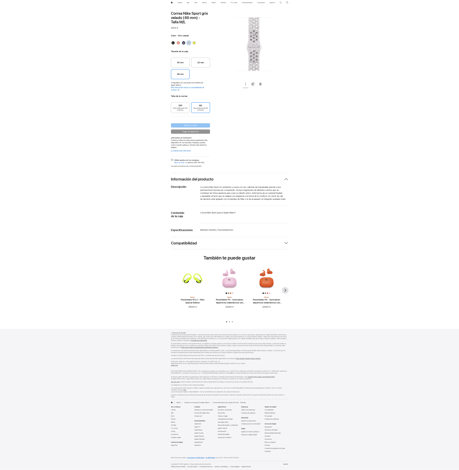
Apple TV (197, 427)
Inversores (268, 439)
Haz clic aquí (175, 382)
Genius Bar (221, 413)
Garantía (267, 436)
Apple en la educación (248, 421)
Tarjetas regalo (176, 437)
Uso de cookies (192, 466)
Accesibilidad (269, 410)
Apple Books (198, 442)
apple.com (174, 365)
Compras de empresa (248, 413)
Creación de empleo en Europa (275, 448)
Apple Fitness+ (199, 436)
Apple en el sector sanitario (250, 432)
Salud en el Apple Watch (249, 435)
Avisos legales (235, 466)
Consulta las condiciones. (198, 340)
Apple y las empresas (248, 410)
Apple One (197, 424)
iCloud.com (198, 416)
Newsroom (268, 427)
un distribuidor (210, 458)
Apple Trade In (222, 428)
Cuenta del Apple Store (202, 413)
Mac (172, 413)
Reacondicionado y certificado (228, 425)
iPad (172, 416)
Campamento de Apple (225, 419)
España (285, 464)
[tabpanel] (254, 45)
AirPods (173, 425)
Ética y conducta (270, 442)
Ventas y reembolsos (221, 466)
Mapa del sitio (246, 466)
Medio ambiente (270, 413)
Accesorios (174, 434)
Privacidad (268, 416)
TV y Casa (174, 428)
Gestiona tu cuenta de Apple (203, 410)
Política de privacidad (178, 466)
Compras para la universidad (250, 424)
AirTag (173, 431)
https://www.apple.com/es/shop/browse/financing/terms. (199, 347)
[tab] (245, 84)
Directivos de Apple (271, 430)
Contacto (268, 451)
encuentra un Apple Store (195, 458)
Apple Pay (174, 445)
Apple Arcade (198, 433)
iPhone (173, 419)
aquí (184, 390)
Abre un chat (180, 163)
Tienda (173, 410)
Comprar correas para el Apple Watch (196, 402)
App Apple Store (223, 422)
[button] (280, 2)
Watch (178, 402)
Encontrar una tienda (225, 410)
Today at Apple (223, 416)
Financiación (222, 431)
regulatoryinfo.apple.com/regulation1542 (261, 377)
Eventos (267, 445)
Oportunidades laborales (273, 433)
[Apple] (172, 402)
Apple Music (198, 430)
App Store (197, 445)
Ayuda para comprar (224, 437)
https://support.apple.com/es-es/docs (248, 358)
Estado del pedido (223, 434)
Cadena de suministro (272, 419)
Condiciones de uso (205, 466)
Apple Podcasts (199, 439)
